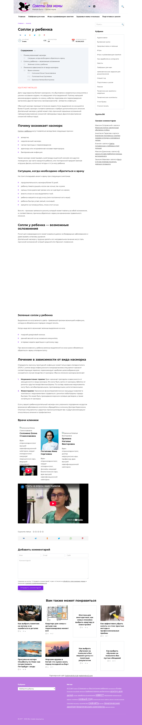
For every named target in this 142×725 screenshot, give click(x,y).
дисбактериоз (104, 691)
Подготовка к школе (111, 17)
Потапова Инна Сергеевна (42, 76)
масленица (108, 695)
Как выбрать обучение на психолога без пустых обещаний (112, 654)
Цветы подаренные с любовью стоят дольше (107, 146)
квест (100, 695)
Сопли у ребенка (25, 131)
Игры (99, 50)
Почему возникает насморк (35, 55)
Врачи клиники (33, 70)
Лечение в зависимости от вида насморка (41, 67)
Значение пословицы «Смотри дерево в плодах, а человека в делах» (107, 138)
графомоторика (92, 691)
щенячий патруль (110, 707)
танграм (101, 703)
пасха (102, 699)
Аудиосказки (102, 38)
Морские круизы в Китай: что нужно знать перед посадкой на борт (57, 661)
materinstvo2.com (86, 676)
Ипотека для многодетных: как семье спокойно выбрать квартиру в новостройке (84, 620)
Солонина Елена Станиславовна (44, 73)
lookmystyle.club (71, 676)
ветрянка (82, 691)
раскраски (76, 703)
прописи (70, 703)
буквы (119, 688)
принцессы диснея (119, 699)
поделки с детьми (109, 699)
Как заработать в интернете (108, 59)
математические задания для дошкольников (108, 73)
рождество (84, 703)
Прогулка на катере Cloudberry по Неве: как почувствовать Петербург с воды (29, 663)
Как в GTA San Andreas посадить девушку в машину (108, 162)
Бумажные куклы (103, 42)
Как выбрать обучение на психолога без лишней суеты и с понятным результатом (84, 654)
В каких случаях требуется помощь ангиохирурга (108, 154)
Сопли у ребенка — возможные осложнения (42, 61)
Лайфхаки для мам (36, 17)
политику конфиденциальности (36, 583)
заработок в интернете (86, 695)
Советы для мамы (47, 5)
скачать (93, 703)
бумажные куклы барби (73, 691)
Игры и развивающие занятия (61, 17)
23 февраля (82, 688)
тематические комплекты (90, 706)
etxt (88, 688)
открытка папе (97, 699)
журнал (75, 695)
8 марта (76, 688)
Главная (21, 17)
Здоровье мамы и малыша (87, 17)
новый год (85, 699)
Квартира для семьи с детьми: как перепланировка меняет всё (57, 627)
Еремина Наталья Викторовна (43, 80)
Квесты (100, 63)
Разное (100, 87)
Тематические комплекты (107, 97)
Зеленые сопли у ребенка (38, 64)
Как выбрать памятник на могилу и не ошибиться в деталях (28, 626)
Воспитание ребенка (98, 688)
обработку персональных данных (74, 581)
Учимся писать (103, 106)
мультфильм (75, 699)
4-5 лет (70, 688)
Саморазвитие (112, 688)
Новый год (101, 78)
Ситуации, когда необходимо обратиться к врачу (46, 58)
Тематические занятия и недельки (106, 92)
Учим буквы (101, 102)
